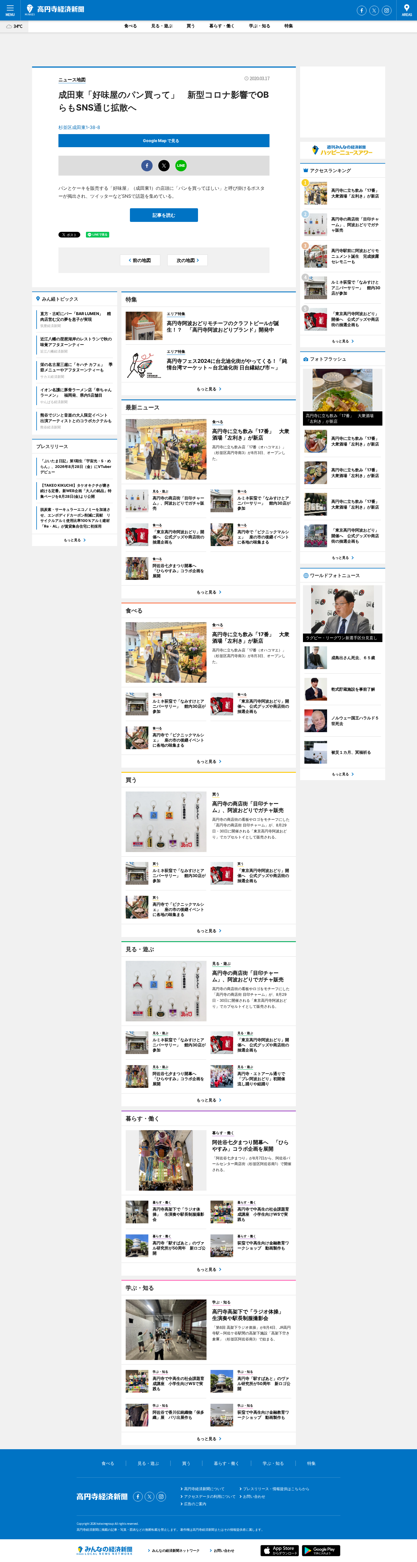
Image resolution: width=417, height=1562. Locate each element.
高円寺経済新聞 (54, 10)
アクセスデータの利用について (210, 1496)
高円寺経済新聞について (204, 1488)
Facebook (362, 10)
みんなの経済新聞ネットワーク (104, 1550)
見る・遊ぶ (161, 25)
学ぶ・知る (259, 25)
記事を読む (164, 215)
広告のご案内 (195, 1503)
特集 (289, 25)
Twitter (374, 10)
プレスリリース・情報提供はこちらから (276, 1488)
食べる (130, 25)
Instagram (386, 10)
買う (191, 25)
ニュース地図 (72, 79)
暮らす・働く (222, 25)
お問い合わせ (254, 1496)
